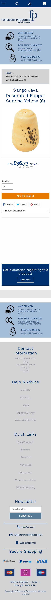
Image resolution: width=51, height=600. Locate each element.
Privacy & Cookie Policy (25, 585)
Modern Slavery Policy (25, 480)
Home (8, 73)
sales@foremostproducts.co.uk (28, 535)
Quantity (5, 181)
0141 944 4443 (28, 527)
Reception (25, 457)
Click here (25, 280)
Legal (35, 582)
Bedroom (25, 450)
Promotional (25, 472)
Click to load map (28, 543)
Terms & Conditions (20, 582)
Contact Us (25, 398)
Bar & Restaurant (25, 442)
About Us (25, 390)
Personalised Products (25, 420)
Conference (25, 465)
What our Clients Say (25, 488)
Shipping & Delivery (26, 413)
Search (25, 405)
